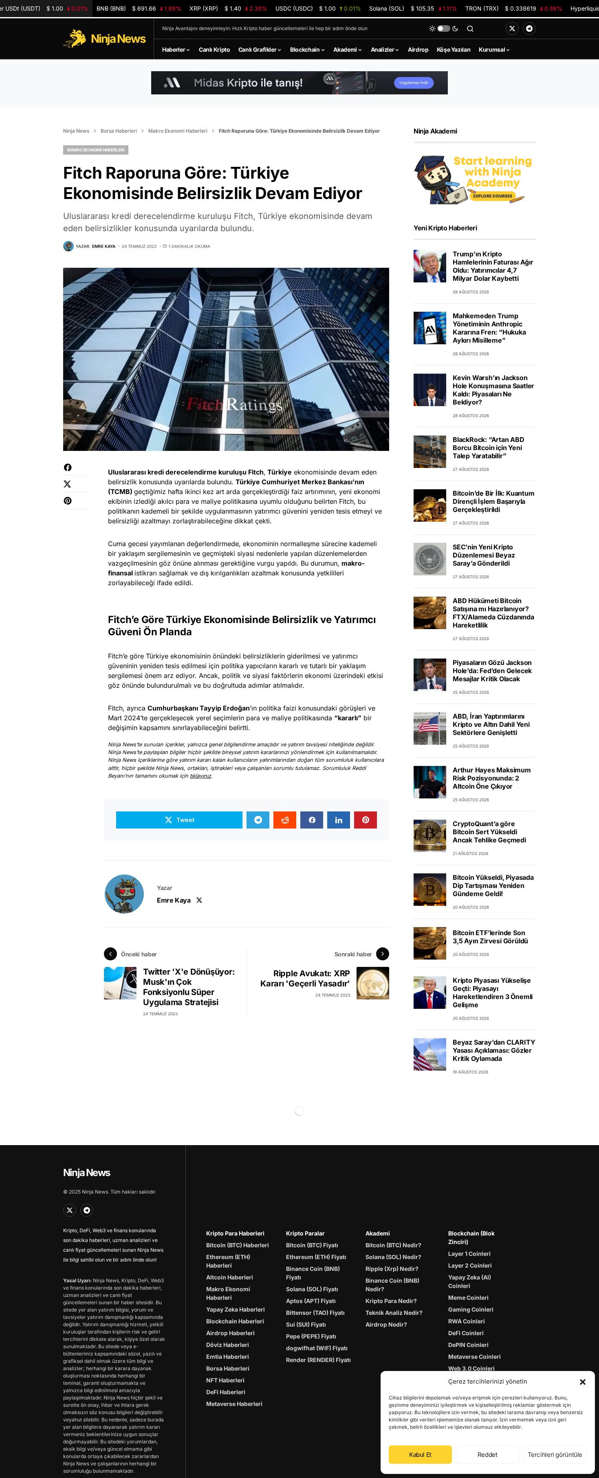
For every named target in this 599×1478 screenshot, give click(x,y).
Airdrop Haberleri (230, 1332)
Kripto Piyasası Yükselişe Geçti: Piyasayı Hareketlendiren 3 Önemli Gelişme (493, 992)
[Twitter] (512, 28)
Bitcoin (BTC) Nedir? (393, 1245)
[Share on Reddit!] (284, 820)
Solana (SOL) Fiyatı (312, 1289)
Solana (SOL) (413, 8)
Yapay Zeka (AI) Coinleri (469, 1281)
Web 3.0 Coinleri (471, 1368)
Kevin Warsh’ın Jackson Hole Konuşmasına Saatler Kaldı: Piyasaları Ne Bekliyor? (493, 390)
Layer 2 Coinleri (470, 1265)
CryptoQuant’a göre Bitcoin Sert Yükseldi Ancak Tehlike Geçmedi (489, 832)
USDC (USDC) (318, 8)
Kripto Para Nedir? (391, 1300)
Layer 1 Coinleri (469, 1253)
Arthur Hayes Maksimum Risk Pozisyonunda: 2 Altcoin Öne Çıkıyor (492, 778)
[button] (583, 1381)
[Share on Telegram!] (258, 820)
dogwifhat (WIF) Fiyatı (317, 1348)
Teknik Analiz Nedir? (394, 1312)
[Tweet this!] (75, 488)
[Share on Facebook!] (75, 471)
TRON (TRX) (513, 8)
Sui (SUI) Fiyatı (306, 1324)
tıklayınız (200, 776)
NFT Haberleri (225, 1380)
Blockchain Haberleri (235, 1321)
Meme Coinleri (468, 1297)
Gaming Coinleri (470, 1309)
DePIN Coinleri (468, 1344)
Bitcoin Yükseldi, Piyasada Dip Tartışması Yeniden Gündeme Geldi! (493, 885)
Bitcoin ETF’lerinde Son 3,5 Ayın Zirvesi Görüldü (490, 937)
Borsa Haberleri (119, 131)
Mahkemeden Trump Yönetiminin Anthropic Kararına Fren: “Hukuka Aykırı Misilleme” (489, 328)
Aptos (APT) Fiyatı (311, 1300)
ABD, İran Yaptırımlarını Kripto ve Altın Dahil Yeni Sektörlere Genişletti (491, 724)
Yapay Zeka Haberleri (235, 1309)
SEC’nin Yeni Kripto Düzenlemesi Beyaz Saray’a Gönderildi (484, 555)
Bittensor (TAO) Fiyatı (315, 1312)
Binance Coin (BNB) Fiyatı (313, 1273)
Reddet (488, 1454)
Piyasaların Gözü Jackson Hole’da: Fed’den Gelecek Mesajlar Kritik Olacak (492, 670)
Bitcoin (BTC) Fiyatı (312, 1245)
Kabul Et (420, 1454)
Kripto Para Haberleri (235, 1233)
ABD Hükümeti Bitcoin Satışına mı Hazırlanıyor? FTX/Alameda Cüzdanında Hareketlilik (493, 613)
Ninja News (76, 131)
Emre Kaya (173, 900)
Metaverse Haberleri (234, 1403)
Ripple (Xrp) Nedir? (392, 1268)
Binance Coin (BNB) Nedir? (392, 1284)
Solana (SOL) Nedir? (393, 1256)
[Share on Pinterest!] (75, 505)
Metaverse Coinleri (474, 1356)
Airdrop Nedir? (386, 1324)
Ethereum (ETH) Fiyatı (316, 1256)
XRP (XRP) (228, 8)
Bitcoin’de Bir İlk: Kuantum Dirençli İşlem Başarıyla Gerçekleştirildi (494, 501)
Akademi (378, 1233)
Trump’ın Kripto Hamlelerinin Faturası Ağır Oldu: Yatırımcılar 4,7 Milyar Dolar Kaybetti (493, 266)
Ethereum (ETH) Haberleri (228, 1261)
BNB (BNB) (139, 8)
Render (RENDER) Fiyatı (318, 1359)
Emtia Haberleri (227, 1356)
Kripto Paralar (305, 1233)
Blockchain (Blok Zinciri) (471, 1237)
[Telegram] (529, 28)
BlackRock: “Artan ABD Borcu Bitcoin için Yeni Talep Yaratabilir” (488, 447)
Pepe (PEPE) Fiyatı (311, 1336)
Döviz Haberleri (227, 1344)
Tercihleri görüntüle (555, 1454)
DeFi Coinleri (466, 1332)
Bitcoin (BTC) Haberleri (237, 1245)
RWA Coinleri (466, 1321)
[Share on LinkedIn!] (338, 820)
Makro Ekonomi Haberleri (177, 131)
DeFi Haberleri (225, 1391)
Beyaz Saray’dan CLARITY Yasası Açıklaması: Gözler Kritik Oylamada (494, 1050)
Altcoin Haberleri (229, 1277)
